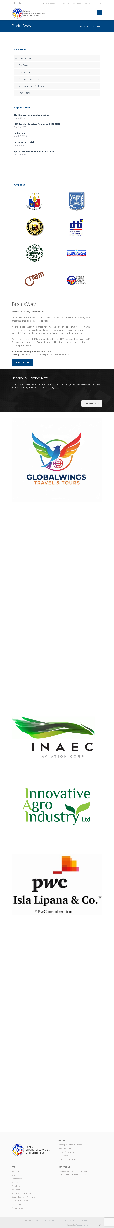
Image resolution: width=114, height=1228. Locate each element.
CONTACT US (22, 362)
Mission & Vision (65, 1148)
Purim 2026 (19, 133)
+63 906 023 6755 (79, 1174)
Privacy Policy (17, 1208)
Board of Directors (66, 1152)
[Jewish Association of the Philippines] (57, 1022)
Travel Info (16, 1186)
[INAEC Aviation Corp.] (57, 737)
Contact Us (16, 1204)
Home (82, 26)
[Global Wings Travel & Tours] (57, 459)
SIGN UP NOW (92, 403)
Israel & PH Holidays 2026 (22, 1200)
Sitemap (76, 1220)
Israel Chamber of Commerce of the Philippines (53, 1220)
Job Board (16, 1190)
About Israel (63, 1155)
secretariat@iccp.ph (53, 3)
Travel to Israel (25, 58)
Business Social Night (24, 142)
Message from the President (70, 1144)
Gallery (15, 1182)
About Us (15, 1171)
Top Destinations (26, 72)
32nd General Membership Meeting (31, 115)
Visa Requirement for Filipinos (32, 86)
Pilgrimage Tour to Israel (29, 79)
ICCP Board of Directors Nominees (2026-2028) (37, 124)
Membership (17, 1179)
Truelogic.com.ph (82, 1225)
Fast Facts (23, 65)
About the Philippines (67, 1159)
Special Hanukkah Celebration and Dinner (34, 151)
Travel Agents (25, 93)
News (14, 1175)
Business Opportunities (21, 1193)
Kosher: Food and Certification (24, 1197)
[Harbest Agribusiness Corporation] (57, 609)
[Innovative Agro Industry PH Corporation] (57, 806)
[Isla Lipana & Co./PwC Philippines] (57, 884)
